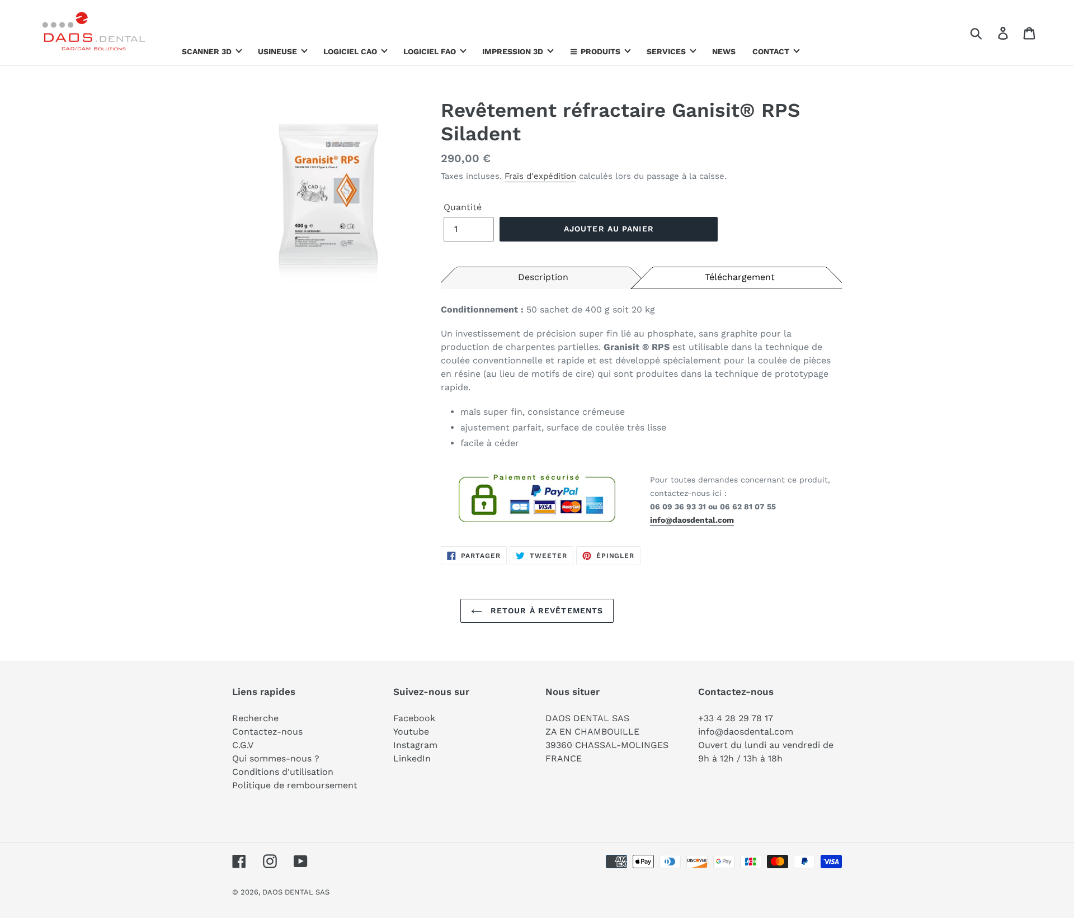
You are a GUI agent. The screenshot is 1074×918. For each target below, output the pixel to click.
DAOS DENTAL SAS (295, 892)
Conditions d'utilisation (282, 771)
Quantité (463, 207)
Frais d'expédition (540, 176)
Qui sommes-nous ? (275, 758)
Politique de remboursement (294, 785)
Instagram (415, 745)
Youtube (411, 731)
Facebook (414, 718)
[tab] (543, 276)
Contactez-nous (267, 731)
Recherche (255, 718)
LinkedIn (412, 758)
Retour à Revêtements (546, 610)
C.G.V (242, 745)
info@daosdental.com (692, 519)
